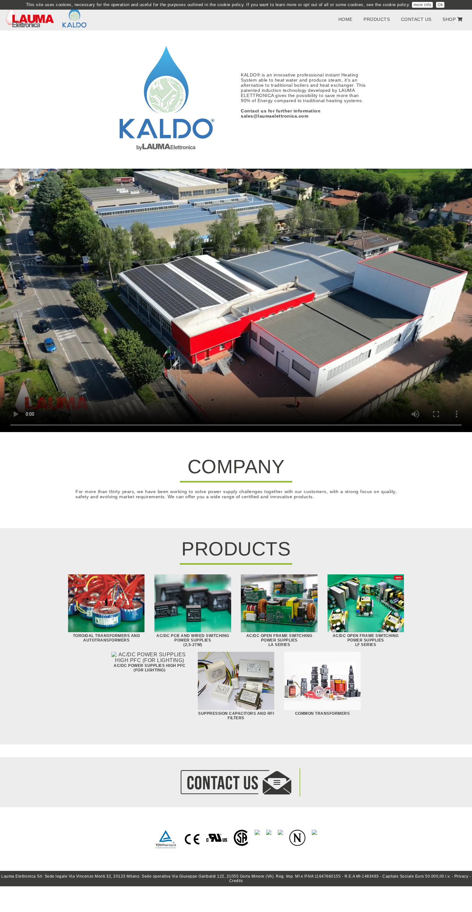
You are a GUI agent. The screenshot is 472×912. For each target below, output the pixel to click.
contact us (416, 19)
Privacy (461, 876)
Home (345, 19)
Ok (440, 5)
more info (423, 5)
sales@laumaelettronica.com (274, 116)
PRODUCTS (376, 19)
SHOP (449, 19)
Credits (236, 881)
